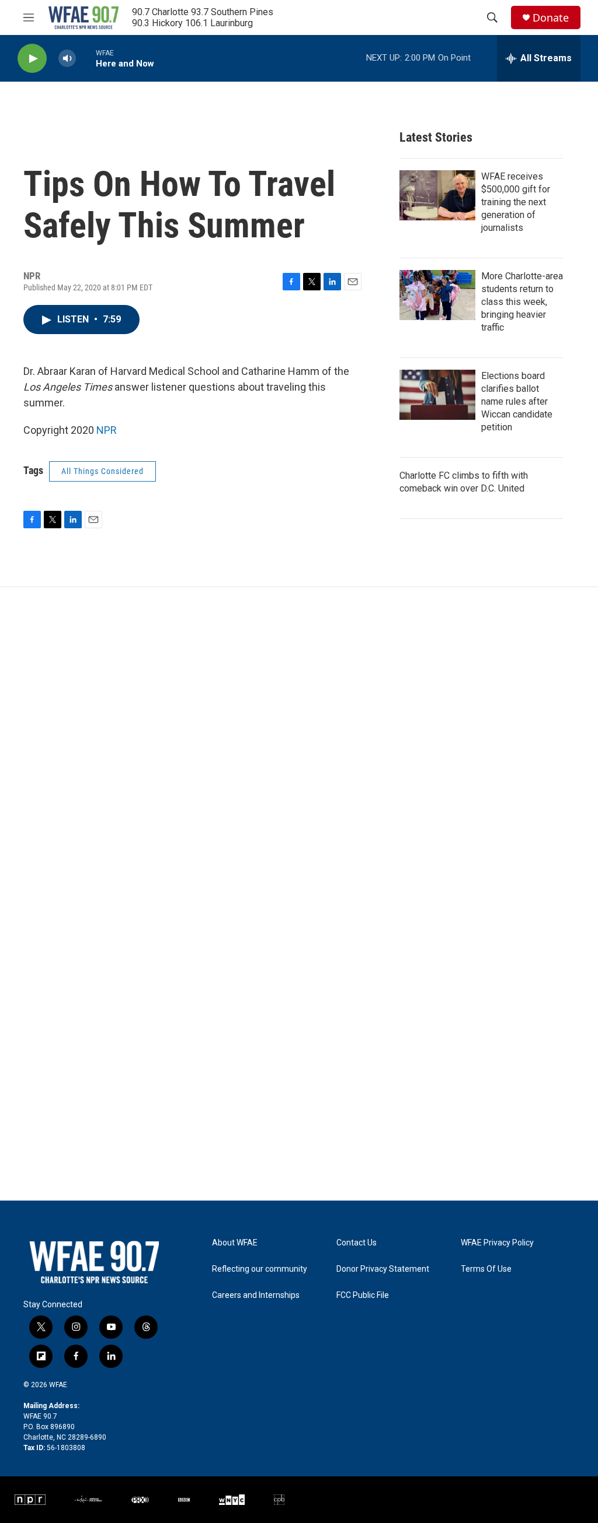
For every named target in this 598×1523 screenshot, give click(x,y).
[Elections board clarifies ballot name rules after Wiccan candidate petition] (437, 395)
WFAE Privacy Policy (497, 1242)
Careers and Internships (256, 1295)
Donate (551, 18)
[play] (32, 58)
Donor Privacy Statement (382, 1269)
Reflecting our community (259, 1269)
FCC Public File (362, 1295)
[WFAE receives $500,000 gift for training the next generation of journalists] (437, 195)
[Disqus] (299, 744)
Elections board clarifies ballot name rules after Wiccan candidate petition (516, 401)
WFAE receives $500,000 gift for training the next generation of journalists (515, 202)
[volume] (67, 58)
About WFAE (235, 1242)
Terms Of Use (486, 1269)
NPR (106, 430)
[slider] (86, 58)
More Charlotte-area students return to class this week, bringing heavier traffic (522, 302)
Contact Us (356, 1242)
